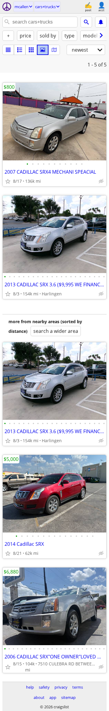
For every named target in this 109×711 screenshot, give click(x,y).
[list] (8, 50)
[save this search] (101, 22)
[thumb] (19, 50)
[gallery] (42, 50)
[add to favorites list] (8, 181)
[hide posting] (101, 181)
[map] (54, 50)
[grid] (31, 50)
